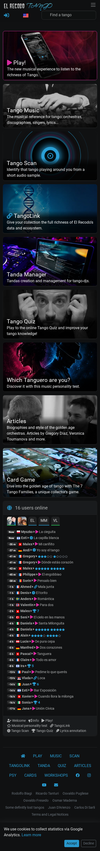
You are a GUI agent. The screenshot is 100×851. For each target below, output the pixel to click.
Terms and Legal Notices (50, 814)
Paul (25, 672)
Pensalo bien (47, 581)
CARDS (30, 775)
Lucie (24, 641)
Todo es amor (45, 660)
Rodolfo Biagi (22, 793)
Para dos (46, 605)
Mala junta (46, 587)
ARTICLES (82, 765)
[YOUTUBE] (44, 785)
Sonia (26, 702)
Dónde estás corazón (57, 562)
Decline (88, 843)
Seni (23, 617)
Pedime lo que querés (50, 672)
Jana (26, 708)
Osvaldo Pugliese (75, 793)
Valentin (26, 605)
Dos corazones (50, 647)
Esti (24, 538)
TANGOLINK (19, 765)
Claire (25, 660)
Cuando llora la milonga (55, 696)
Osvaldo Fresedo (36, 800)
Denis (24, 593)
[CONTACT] (56, 785)
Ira (22, 666)
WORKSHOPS (56, 775)
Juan (26, 684)
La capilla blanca (46, 538)
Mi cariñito (46, 544)
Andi (26, 550)
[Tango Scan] (32, 538)
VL (55, 520)
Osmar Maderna (64, 800)
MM (44, 520)
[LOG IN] (6, 15)
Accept (72, 843)
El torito (42, 593)
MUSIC (56, 756)
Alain (24, 635)
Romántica (45, 599)
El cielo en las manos (49, 617)
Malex (27, 544)
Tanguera (43, 654)
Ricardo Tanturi (47, 793)
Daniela (26, 623)
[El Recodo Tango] (23, 756)
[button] (25, 16)
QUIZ (62, 765)
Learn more (31, 835)
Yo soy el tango (48, 550)
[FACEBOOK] (77, 775)
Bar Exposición (44, 690)
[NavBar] (93, 4)
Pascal (25, 654)
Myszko (27, 532)
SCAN (74, 756)
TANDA (44, 765)
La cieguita (47, 532)
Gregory (29, 556)
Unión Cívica (44, 708)
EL (32, 520)
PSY (13, 775)
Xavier (27, 696)
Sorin (27, 581)
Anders (25, 599)
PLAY (37, 756)
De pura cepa (44, 641)
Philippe (29, 574)
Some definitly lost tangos (24, 807)
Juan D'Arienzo (59, 807)
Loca (41, 678)
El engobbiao (51, 574)
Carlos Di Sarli (84, 807)
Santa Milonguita (51, 623)
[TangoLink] (36, 587)
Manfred (26, 647)
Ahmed (25, 587)
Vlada (26, 678)
